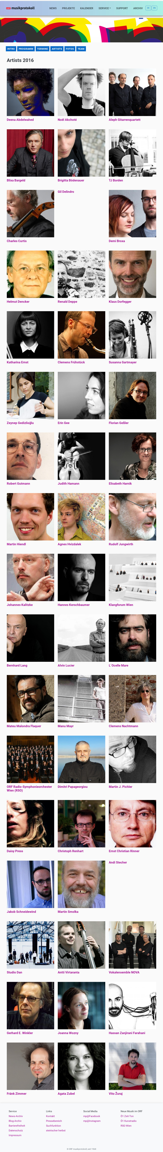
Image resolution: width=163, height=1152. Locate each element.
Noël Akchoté (67, 120)
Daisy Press (15, 851)
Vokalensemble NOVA (124, 972)
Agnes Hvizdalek (69, 544)
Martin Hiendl (16, 544)
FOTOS (70, 48)
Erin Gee (63, 423)
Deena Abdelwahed (20, 120)
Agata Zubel (66, 1093)
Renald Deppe (67, 301)
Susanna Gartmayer (123, 362)
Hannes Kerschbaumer (74, 605)
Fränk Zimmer (16, 1093)
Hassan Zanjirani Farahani (127, 1033)
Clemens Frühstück (71, 362)
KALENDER (86, 8)
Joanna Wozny (68, 1033)
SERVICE (104, 8)
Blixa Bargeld (16, 180)
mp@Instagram (91, 1121)
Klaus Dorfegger (120, 301)
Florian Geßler (119, 423)
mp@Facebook (91, 1116)
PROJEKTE (68, 8)
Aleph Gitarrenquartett (124, 120)
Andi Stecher (118, 862)
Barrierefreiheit (17, 1125)
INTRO (11, 48)
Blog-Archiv (15, 1121)
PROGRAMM (26, 48)
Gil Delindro (66, 191)
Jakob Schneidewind (21, 912)
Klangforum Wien (121, 605)
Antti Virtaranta (68, 972)
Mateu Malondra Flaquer (24, 726)
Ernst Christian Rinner (124, 851)
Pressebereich (54, 1121)
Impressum (15, 1135)
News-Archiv (16, 1116)
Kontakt (50, 1116)
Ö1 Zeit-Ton (127, 1116)
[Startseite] (25, 8)
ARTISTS (57, 48)
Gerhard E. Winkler (20, 1033)
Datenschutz (16, 1130)
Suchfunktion (53, 1125)
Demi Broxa (117, 241)
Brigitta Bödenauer (71, 180)
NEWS (53, 8)
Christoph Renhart (70, 851)
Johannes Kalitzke (20, 605)
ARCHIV (138, 8)
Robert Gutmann (18, 483)
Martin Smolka (68, 912)
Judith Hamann (68, 483)
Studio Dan (14, 972)
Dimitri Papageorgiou (73, 787)
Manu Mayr (66, 726)
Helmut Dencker (18, 301)
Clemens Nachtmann (123, 726)
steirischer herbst (56, 1130)
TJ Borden (116, 180)
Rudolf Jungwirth (121, 544)
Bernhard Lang (17, 665)
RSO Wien (126, 1125)
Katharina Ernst (17, 362)
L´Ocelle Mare (118, 665)
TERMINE (42, 48)
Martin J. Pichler (120, 787)
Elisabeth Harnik (120, 483)
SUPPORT (122, 8)
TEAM (81, 48)
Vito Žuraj (116, 1093)
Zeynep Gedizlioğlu (20, 423)
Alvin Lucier (66, 665)
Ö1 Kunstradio (129, 1121)
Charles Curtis (17, 241)
